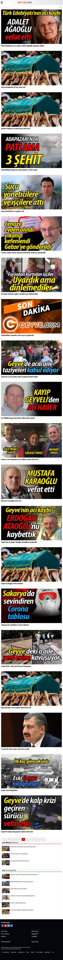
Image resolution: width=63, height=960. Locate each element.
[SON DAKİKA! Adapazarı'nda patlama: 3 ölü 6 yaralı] (31, 150)
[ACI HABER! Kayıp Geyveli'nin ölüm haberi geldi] (31, 399)
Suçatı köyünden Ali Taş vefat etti (13, 87)
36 (8, 839)
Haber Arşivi (35, 942)
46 (41, 839)
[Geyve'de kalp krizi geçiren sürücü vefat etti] (31, 812)
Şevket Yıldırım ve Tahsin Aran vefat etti (15, 129)
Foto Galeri (4, 931)
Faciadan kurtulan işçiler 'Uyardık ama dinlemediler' (19, 294)
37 (12, 839)
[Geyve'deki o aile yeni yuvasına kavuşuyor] (31, 647)
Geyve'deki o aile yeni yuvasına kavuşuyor (16, 666)
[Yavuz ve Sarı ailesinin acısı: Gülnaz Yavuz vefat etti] (31, 440)
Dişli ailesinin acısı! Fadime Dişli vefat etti (16, 708)
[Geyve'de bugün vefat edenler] (31, 564)
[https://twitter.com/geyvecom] (8, 925)
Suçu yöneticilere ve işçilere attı (12, 211)
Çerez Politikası (39, 952)
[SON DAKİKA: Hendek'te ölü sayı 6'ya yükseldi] (31, 316)
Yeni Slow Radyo (5, 952)
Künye (27, 952)
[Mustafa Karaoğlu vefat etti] (31, 481)
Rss (53, 952)
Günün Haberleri (5, 942)
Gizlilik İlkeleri (47, 952)
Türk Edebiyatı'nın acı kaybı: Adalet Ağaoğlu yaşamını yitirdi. (22, 46)
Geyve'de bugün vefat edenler (12, 584)
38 (16, 839)
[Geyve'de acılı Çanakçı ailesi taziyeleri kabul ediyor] (31, 357)
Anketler (3, 936)
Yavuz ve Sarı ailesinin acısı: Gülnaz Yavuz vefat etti (19, 459)
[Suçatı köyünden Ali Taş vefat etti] (31, 68)
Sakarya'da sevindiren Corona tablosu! (15, 625)
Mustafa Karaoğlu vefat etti (11, 501)
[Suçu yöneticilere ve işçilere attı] (31, 192)
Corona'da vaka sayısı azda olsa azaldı (15, 749)
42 (30, 839)
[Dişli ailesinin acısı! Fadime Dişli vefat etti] (31, 688)
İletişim (32, 952)
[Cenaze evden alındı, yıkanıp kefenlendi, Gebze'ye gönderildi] (31, 233)
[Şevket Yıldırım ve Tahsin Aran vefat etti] (31, 109)
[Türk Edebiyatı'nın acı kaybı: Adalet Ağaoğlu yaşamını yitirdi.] (31, 26)
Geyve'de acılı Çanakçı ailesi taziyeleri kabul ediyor (19, 377)
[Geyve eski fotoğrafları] (31, 771)
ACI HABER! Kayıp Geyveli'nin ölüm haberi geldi (17, 418)
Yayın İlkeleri (13, 952)
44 (37, 839)
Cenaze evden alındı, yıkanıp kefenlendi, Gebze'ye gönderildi (23, 253)
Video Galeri (35, 931)
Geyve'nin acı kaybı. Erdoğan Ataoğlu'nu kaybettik (19, 542)
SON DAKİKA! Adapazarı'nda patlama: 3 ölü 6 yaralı (19, 170)
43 (34, 839)
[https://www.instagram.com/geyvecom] (11, 925)
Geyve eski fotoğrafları (9, 790)
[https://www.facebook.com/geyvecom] (2, 925)
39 (19, 839)
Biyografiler (35, 934)
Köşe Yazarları (5, 934)
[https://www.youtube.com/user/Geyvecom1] (5, 925)
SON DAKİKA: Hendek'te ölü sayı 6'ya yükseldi (17, 335)
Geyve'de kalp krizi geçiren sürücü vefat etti (17, 832)
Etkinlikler (34, 936)
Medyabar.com (21, 952)
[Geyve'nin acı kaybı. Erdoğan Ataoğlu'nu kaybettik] (31, 523)
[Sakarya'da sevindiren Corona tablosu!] (31, 605)
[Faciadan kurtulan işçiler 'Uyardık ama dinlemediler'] (31, 274)
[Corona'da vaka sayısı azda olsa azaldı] (31, 729)
